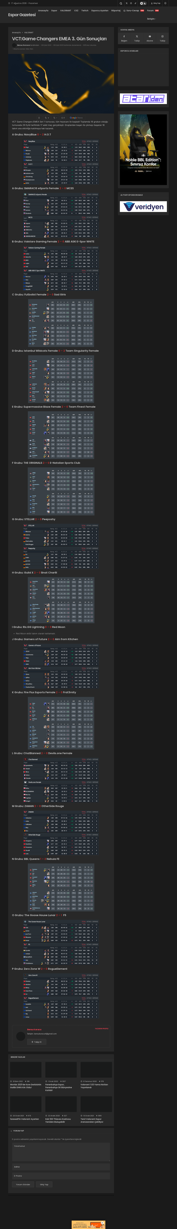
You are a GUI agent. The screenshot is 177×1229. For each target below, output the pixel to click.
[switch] (143, 3)
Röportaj (115, 10)
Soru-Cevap (135, 10)
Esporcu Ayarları (99, 10)
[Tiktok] (135, 3)
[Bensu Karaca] (21, 1036)
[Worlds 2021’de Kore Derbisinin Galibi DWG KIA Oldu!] (25, 1070)
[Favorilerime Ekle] (39, 117)
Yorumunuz (19, 1146)
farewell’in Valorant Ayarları (24, 1119)
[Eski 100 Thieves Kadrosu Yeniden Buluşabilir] (61, 1104)
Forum (152, 10)
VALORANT (65, 10)
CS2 (76, 10)
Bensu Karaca (23, 45)
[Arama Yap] (121, 3)
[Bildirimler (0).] (165, 3)
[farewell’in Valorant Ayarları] (25, 1104)
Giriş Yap (156, 3)
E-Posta (18, 1175)
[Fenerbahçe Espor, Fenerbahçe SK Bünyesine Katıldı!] (61, 1070)
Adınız (17, 1166)
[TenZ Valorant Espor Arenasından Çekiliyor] (96, 1104)
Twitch (84, 10)
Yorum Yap (18, 1130)
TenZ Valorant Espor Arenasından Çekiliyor (92, 1120)
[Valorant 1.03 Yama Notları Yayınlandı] (96, 1070)
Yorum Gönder (23, 1184)
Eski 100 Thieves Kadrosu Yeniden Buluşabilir (58, 1120)
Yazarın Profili (101, 1029)
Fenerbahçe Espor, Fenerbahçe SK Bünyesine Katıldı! (58, 1087)
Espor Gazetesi (22, 15)
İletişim (151, 18)
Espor (54, 10)
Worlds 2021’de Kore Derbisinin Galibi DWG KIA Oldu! (25, 1086)
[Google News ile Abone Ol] (76, 117)
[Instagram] (131, 3)
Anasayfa (43, 10)
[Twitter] (126, 3)
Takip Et (38, 1042)
